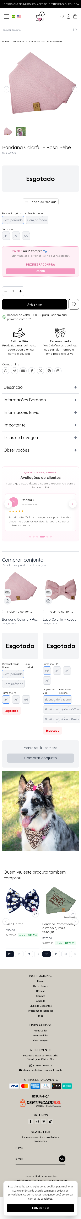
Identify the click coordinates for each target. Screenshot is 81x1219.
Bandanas (18, 41)
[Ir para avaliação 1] (30, 536)
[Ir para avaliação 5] (47, 536)
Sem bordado (13, 220)
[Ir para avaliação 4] (42, 536)
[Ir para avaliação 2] (34, 536)
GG (26, 235)
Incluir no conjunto (19, 611)
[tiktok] (50, 1121)
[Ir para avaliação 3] (37, 536)
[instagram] (37, 1121)
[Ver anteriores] (6, 921)
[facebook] (30, 1121)
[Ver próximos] (74, 921)
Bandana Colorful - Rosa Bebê (45, 41)
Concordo (40, 1208)
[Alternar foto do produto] (35, 914)
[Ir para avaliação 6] (51, 536)
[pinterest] (43, 1121)
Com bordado (37, 220)
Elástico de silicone (57, 699)
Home (5, 41)
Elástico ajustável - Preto (61, 719)
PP (47, 670)
